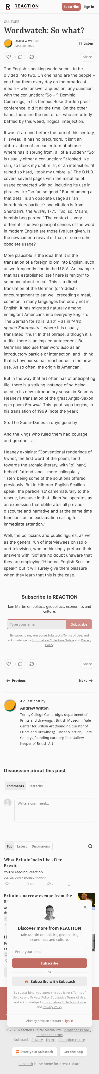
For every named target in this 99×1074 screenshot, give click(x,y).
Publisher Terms (50, 1035)
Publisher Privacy (77, 1030)
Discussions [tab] (41, 846)
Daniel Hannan (35, 877)
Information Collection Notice (64, 1002)
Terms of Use (76, 997)
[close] (85, 907)
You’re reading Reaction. (24, 871)
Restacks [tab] (36, 786)
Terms (51, 1039)
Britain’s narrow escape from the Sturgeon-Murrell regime (38, 898)
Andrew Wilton (27, 41)
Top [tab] (9, 846)
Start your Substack (36, 1051)
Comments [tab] (15, 786)
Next (83, 680)
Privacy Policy (40, 997)
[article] (49, 872)
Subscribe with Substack (53, 981)
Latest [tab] (22, 846)
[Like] (8, 57)
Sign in (89, 7)
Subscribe (71, 7)
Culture (11, 22)
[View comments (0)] (20, 57)
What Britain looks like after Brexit (33, 862)
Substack (26, 1063)
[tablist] (24, 786)
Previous (18, 680)
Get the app (73, 1051)
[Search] (90, 846)
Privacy (37, 1039)
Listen (88, 43)
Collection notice (71, 1039)
